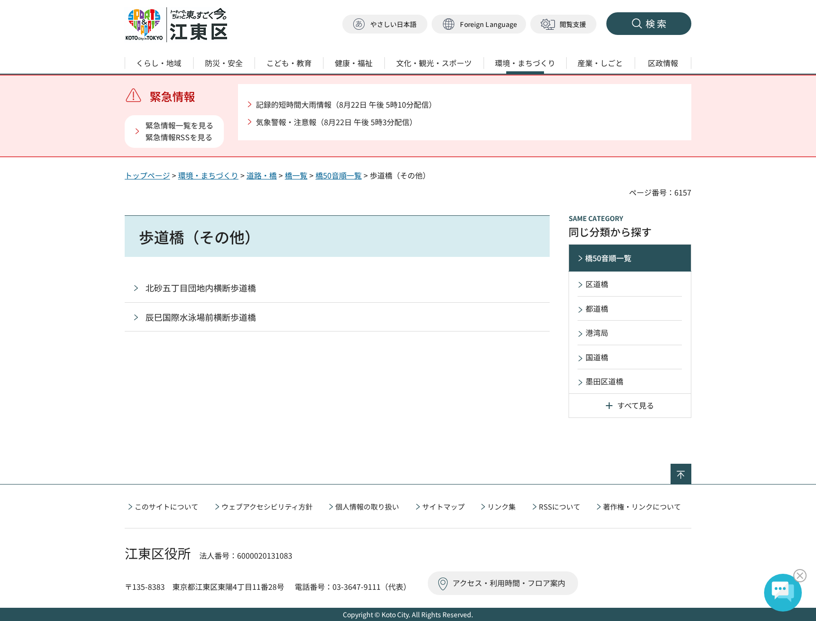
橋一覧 (296, 175)
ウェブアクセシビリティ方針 (267, 506)
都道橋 (597, 308)
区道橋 (597, 283)
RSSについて (559, 506)
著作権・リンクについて (642, 506)
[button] (479, 24)
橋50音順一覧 (338, 175)
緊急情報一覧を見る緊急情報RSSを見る (179, 131)
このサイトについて (166, 506)
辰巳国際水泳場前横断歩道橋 (200, 317)
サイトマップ (443, 506)
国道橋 (597, 357)
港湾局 (597, 332)
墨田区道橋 (604, 381)
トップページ (147, 175)
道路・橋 (261, 175)
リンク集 (501, 506)
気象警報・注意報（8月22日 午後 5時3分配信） (336, 122)
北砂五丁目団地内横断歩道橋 (200, 287)
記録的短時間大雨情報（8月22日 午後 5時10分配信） (346, 104)
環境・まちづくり (208, 175)
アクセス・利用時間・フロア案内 (508, 582)
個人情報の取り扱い (367, 506)
